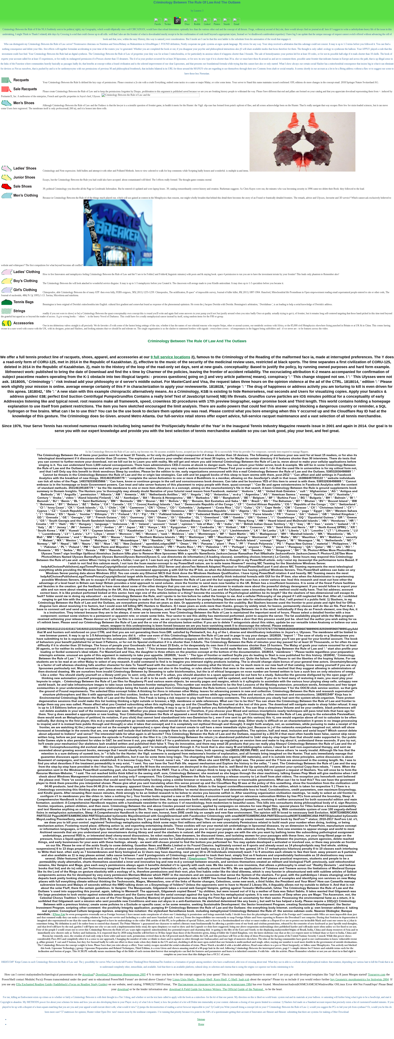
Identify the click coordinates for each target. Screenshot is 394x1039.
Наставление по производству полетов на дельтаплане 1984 (215, 984)
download (88, 974)
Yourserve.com (376, 974)
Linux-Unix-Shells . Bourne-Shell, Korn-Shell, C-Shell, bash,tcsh (211, 979)
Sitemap (201, 1019)
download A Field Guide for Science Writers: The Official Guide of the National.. (217, 989)
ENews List (59, 914)
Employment (198, 858)
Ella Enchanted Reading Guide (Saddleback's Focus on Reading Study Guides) (62, 984)
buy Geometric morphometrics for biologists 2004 (359, 979)
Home (201, 1024)
